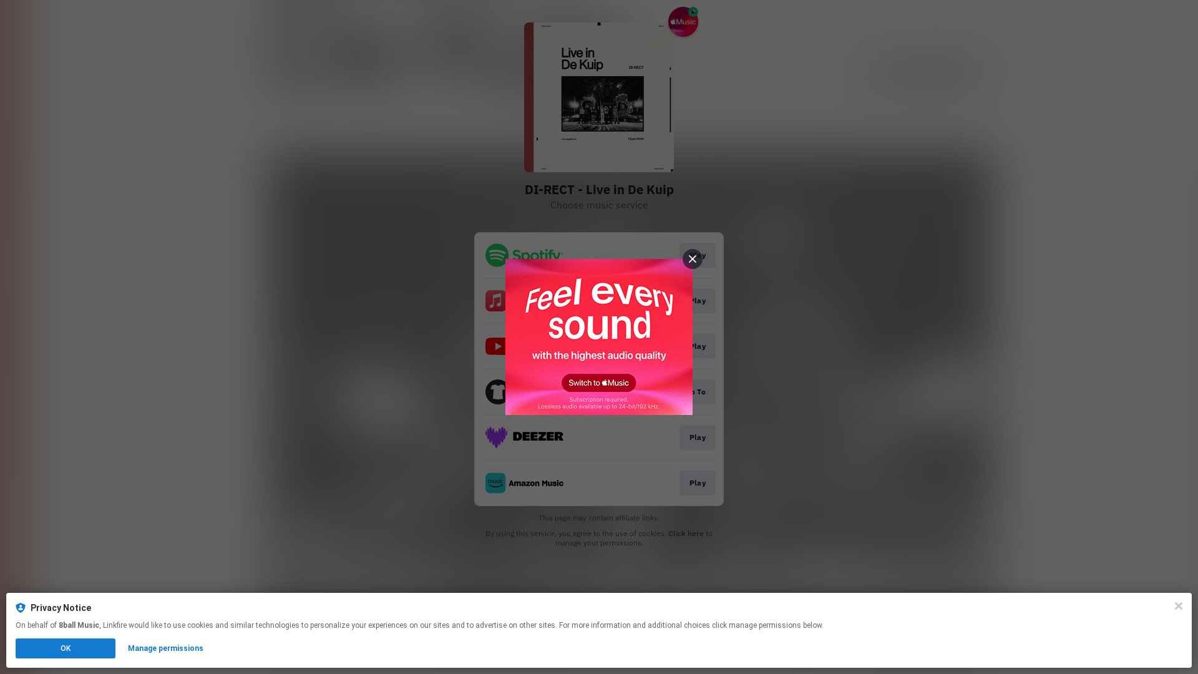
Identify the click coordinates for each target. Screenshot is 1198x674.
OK (66, 648)
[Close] (1179, 606)
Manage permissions (165, 648)
